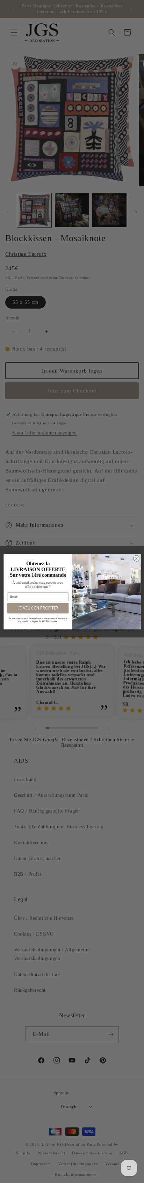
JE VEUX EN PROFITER (37, 608)
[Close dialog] (136, 558)
